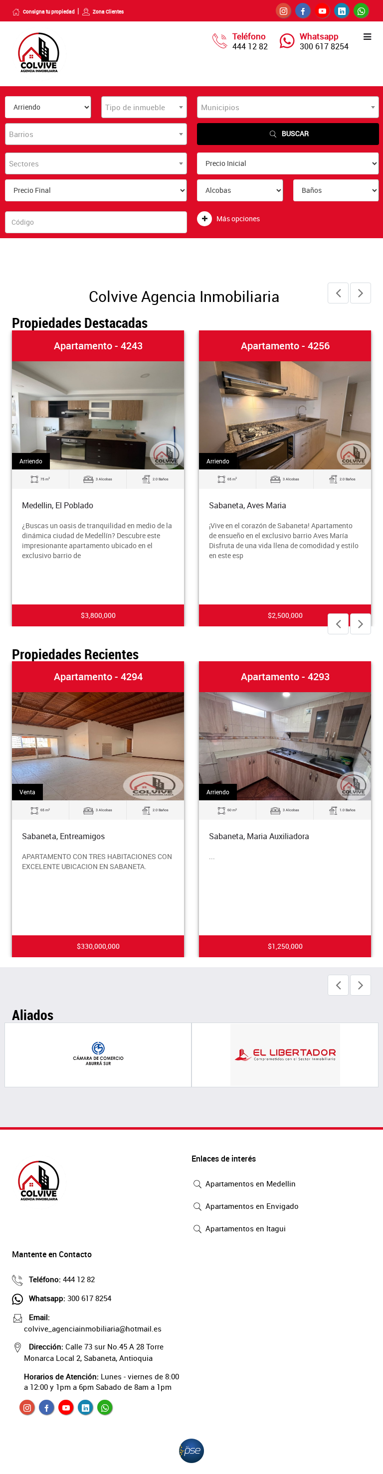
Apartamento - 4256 (285, 345)
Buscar (295, 133)
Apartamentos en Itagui (244, 1228)
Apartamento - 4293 (285, 676)
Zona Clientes (108, 11)
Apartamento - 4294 (98, 676)
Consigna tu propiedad (49, 11)
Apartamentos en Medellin (249, 1183)
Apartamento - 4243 (98, 345)
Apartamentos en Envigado (251, 1206)
